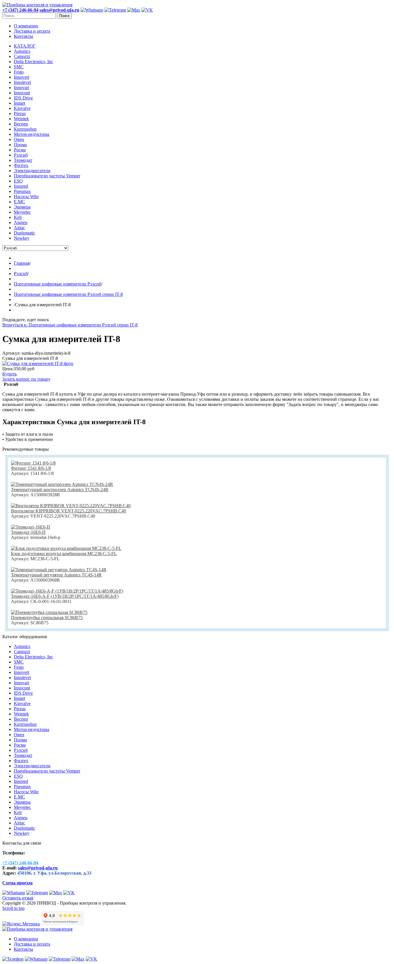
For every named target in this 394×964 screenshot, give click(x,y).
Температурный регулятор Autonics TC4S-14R (56, 574)
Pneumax (22, 786)
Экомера (22, 802)
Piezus (20, 708)
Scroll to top (13, 908)
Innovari (21, 682)
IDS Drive (23, 693)
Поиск (64, 16)
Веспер (21, 719)
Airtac (19, 822)
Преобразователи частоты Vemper (47, 770)
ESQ (18, 776)
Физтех (21, 760)
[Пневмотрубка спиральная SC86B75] (49, 612)
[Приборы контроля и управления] (37, 4)
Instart (19, 698)
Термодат (23, 755)
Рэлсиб (21, 750)
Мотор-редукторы (31, 729)
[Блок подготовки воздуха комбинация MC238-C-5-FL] (66, 548)
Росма (20, 745)
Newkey (21, 833)
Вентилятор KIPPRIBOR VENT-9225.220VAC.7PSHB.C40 (68, 510)
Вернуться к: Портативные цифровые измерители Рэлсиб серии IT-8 (70, 324)
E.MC (19, 796)
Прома (20, 739)
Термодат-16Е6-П (28, 532)
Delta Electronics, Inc (33, 656)
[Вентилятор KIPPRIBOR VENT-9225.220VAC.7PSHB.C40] (71, 505)
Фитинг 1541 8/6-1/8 (31, 468)
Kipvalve (22, 703)
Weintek (21, 713)
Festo (19, 667)
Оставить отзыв (17, 897)
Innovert (21, 672)
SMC (19, 661)
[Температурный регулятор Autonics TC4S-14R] (58, 569)
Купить (9, 373)
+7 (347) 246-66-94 (20, 9)
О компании (26, 25)
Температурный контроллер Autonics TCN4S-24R (59, 489)
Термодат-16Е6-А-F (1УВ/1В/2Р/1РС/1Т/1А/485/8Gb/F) (65, 596)
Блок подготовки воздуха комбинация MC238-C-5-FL (64, 553)
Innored (21, 781)
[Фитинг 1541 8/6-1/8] (33, 463)
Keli (18, 812)
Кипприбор (25, 724)
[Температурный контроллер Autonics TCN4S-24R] (62, 484)
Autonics (22, 646)
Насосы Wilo (26, 791)
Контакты (23, 36)
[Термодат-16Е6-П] (30, 527)
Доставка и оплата (32, 31)
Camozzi (22, 651)
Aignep (20, 817)
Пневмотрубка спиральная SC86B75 (47, 617)
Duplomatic (24, 828)
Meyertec (22, 807)
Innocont (22, 687)
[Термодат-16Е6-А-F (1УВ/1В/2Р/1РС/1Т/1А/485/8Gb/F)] (67, 591)
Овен (19, 734)
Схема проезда (17, 882)
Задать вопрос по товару (26, 379)
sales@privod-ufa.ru (38, 867)
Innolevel (22, 677)
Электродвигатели (32, 765)
